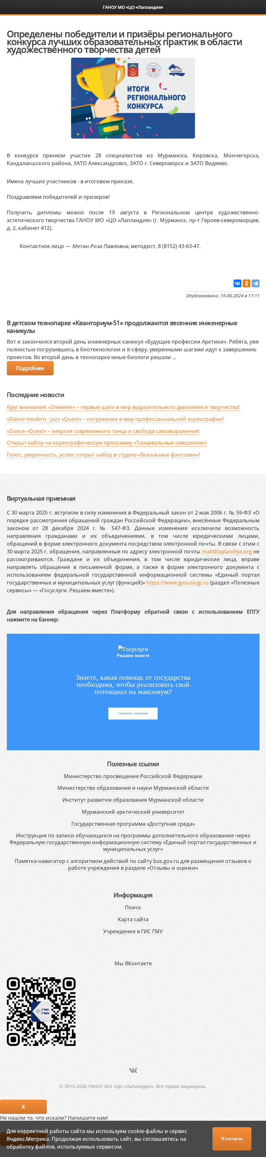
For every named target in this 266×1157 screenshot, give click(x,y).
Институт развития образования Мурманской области (133, 799)
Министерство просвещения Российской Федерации (133, 776)
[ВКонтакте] (237, 283)
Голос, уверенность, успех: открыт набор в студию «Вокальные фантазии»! (103, 454)
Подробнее (30, 368)
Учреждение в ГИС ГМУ (133, 931)
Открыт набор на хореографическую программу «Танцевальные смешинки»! (107, 442)
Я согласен (232, 1138)
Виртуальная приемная (41, 498)
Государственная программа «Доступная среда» (133, 823)
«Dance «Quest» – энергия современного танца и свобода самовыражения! (103, 431)
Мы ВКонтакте (133, 963)
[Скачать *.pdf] (13, 264)
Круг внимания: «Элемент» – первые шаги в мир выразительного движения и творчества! (123, 407)
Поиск (133, 907)
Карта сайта (133, 919)
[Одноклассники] (246, 283)
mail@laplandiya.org (227, 551)
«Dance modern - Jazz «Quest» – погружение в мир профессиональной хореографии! (115, 419)
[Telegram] (256, 283)
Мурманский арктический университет (133, 811)
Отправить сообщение (133, 713)
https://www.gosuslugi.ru (177, 582)
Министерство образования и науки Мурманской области (133, 787)
